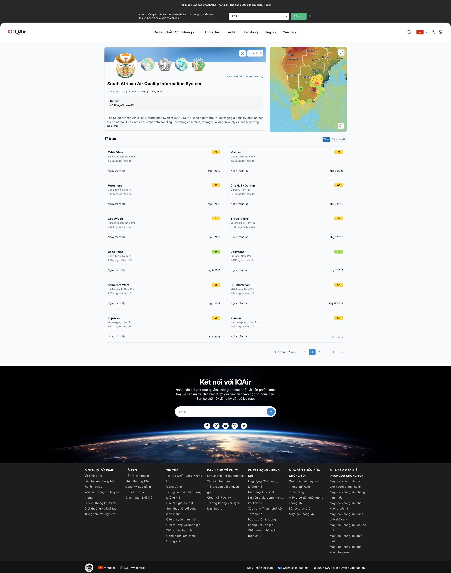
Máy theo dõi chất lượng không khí (306, 500)
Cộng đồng (174, 486)
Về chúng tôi (93, 475)
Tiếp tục (298, 16)
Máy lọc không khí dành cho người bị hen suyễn (346, 483)
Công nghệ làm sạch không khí (180, 538)
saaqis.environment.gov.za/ (245, 76)
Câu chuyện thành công (182, 519)
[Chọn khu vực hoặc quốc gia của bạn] (421, 32)
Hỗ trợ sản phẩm (137, 475)
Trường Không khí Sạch (223, 503)
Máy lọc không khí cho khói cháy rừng (346, 549)
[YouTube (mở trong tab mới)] (225, 426)
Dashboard (215, 508)
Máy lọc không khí (302, 514)
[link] (409, 32)
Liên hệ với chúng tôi (99, 481)
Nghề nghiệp (93, 486)
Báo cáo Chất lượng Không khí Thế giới (262, 522)
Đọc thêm (112, 125)
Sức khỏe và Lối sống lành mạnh (181, 511)
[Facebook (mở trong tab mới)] (207, 426)
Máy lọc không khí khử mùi (346, 538)
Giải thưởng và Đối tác (100, 508)
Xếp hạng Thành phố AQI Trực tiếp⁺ (265, 511)
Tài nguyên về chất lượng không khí (184, 494)
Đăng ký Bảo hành (138, 486)
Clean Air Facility (219, 497)
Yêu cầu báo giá (218, 481)
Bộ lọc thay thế (299, 508)
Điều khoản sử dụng (260, 567)
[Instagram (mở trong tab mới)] (234, 426)
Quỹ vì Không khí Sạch (100, 503)
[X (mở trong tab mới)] (216, 426)
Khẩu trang (296, 492)
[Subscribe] (271, 412)
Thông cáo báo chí (179, 530)
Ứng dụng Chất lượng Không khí (263, 483)
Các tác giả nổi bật (179, 503)
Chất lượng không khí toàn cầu (263, 533)
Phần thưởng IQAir (138, 481)
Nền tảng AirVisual (261, 492)
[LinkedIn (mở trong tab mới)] (244, 426)
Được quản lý (338, 139)
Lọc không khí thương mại (225, 475)
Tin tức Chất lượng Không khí (184, 478)
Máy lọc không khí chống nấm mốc (347, 494)
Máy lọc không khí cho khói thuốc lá (346, 505)
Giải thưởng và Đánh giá (183, 525)
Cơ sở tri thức (135, 492)
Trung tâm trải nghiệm (100, 514)
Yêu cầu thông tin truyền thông (102, 494)
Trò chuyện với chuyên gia (223, 489)
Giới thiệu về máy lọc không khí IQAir (304, 483)
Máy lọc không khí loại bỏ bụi (348, 527)
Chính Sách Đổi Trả (138, 497)
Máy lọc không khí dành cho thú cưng (346, 516)
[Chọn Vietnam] (421, 32)
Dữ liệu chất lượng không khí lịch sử (265, 500)
